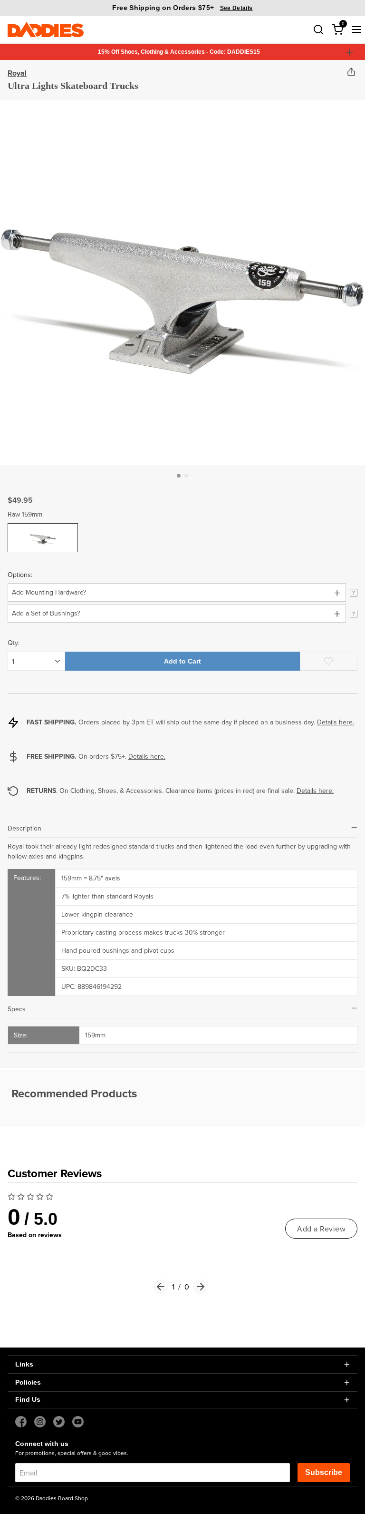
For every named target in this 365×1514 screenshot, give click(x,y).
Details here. (335, 722)
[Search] (318, 29)
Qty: (13, 642)
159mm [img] (43, 530)
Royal (17, 73)
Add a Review (321, 1228)
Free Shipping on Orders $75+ (182, 7)
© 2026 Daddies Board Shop (51, 1498)
